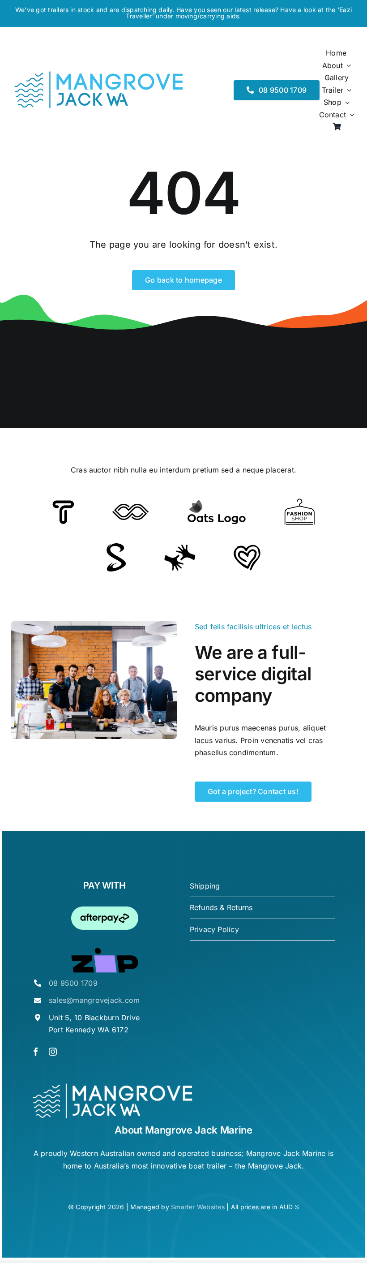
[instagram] (53, 1052)
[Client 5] (130, 507)
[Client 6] (63, 503)
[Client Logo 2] (247, 548)
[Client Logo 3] (180, 547)
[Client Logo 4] (299, 502)
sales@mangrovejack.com (94, 1000)
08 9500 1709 (73, 983)
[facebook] (36, 1052)
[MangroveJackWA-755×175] (98, 73)
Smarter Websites (198, 1207)
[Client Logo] (216, 502)
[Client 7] (116, 546)
